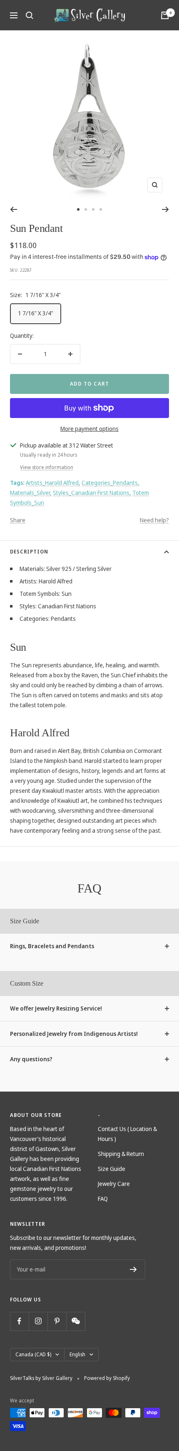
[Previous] (13, 209)
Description (29, 551)
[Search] (29, 15)
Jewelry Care (114, 1184)
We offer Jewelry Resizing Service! (56, 1008)
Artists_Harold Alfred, (53, 483)
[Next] (165, 209)
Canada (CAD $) (33, 1354)
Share (17, 520)
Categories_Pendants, (110, 483)
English (77, 1354)
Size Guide (111, 1169)
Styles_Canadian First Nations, (92, 493)
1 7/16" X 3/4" (35, 313)
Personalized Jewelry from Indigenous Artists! (74, 1034)
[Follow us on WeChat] (75, 1321)
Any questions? (31, 1059)
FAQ (103, 1199)
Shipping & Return (121, 1154)
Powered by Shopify (107, 1378)
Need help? (154, 520)
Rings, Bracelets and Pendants (52, 946)
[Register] (133, 1269)
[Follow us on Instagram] (38, 1321)
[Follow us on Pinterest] (56, 1321)
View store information (46, 467)
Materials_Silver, (31, 493)
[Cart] (165, 15)
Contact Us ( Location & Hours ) (127, 1134)
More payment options (89, 429)
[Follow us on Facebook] (19, 1321)
